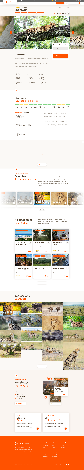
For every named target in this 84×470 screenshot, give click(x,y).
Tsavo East (54, 454)
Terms (62, 451)
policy (28, 464)
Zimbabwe (45, 454)
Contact (63, 445)
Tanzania (45, 451)
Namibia (44, 447)
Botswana (45, 449)
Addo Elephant (55, 452)
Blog (41, 3)
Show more (41, 366)
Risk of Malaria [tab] (26, 112)
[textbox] (72, 3)
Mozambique (45, 456)
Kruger (53, 445)
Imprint (31, 464)
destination (59, 7)
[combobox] (72, 3)
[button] (11, 32)
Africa (54, 7)
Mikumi (53, 451)
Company (63, 447)
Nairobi (53, 447)
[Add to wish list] (68, 13)
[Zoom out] (83, 142)
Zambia (44, 452)
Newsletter (63, 449)
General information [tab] (18, 112)
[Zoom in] (83, 141)
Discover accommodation (58, 56)
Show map (41, 164)
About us (36, 3)
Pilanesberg (54, 449)
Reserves (30, 3)
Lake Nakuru (54, 456)
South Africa (66, 7)
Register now (19, 403)
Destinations (23, 3)
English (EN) (58, 464)
